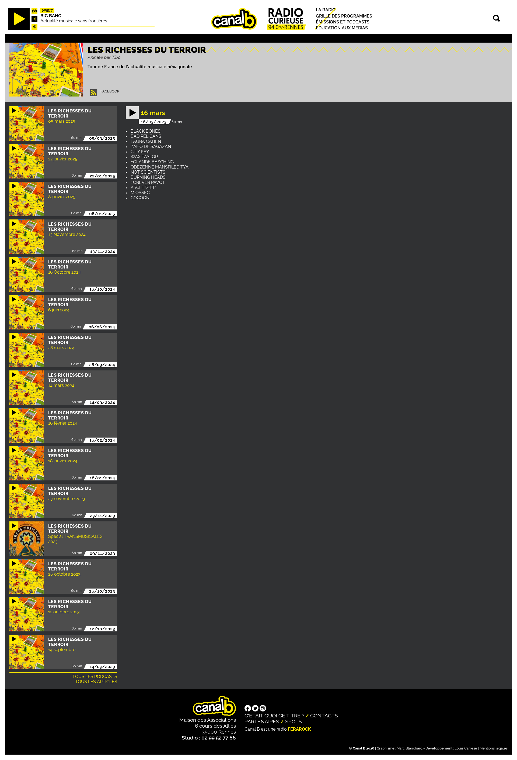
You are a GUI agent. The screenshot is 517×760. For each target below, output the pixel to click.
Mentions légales (494, 748)
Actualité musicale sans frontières (73, 20)
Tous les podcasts (94, 676)
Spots (293, 721)
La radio (326, 10)
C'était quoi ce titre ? (274, 715)
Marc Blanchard (409, 748)
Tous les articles (96, 681)
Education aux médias (342, 27)
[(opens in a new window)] (247, 709)
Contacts (324, 715)
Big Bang (50, 15)
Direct (47, 10)
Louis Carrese (466, 748)
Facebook (109, 91)
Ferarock (299, 729)
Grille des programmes (344, 16)
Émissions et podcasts (342, 22)
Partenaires (261, 721)
